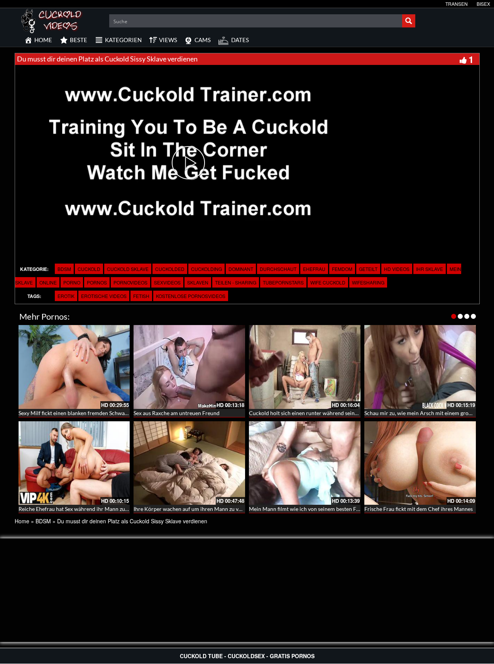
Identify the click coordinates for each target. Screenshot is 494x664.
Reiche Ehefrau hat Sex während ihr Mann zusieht (78, 509)
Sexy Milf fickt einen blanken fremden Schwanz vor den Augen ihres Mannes (109, 413)
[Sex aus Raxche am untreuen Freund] (189, 367)
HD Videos (396, 269)
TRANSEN (456, 4)
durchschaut (278, 269)
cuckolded (169, 269)
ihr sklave (429, 269)
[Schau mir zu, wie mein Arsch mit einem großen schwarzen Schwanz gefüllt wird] (420, 367)
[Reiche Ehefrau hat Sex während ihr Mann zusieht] (74, 463)
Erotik (66, 296)
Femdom (342, 269)
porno (71, 282)
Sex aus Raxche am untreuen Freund (177, 413)
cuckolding (206, 269)
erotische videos (104, 296)
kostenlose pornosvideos (190, 296)
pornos (97, 282)
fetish (141, 296)
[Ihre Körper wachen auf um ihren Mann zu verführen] (189, 463)
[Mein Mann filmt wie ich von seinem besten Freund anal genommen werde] (304, 463)
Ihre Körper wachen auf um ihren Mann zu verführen (197, 509)
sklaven (197, 282)
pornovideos (130, 282)
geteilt (368, 269)
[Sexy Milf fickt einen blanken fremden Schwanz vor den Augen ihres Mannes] (74, 367)
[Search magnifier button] (408, 20)
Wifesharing (368, 282)
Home (22, 521)
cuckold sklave (128, 269)
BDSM (64, 269)
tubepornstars (283, 282)
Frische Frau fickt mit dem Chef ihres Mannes (418, 509)
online (48, 282)
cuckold (89, 269)
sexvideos (167, 282)
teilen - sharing (235, 282)
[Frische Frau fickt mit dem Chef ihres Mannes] (420, 463)
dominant (240, 269)
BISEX (483, 4)
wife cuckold (327, 282)
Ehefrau (314, 269)
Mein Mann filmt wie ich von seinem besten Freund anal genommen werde (337, 509)
